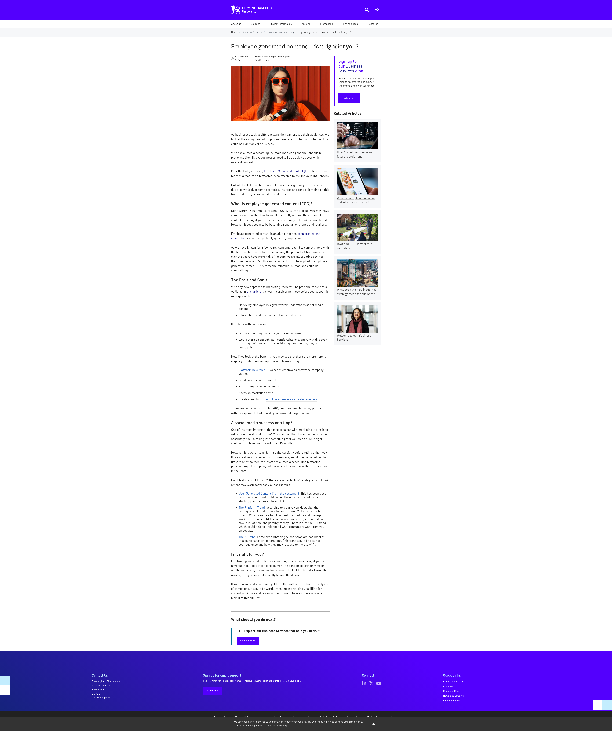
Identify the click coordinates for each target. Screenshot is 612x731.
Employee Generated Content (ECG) (287, 171)
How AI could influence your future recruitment (356, 154)
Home (234, 32)
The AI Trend (247, 537)
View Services (248, 640)
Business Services (252, 32)
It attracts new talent (252, 370)
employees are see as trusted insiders (291, 399)
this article (254, 291)
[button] (236, 24)
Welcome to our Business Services (354, 338)
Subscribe (349, 98)
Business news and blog (280, 32)
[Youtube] (378, 683)
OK (373, 724)
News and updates (453, 696)
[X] (371, 683)
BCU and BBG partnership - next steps (355, 246)
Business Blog (451, 691)
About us (448, 686)
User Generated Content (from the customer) (269, 493)
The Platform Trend (252, 507)
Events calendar (452, 700)
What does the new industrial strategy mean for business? (356, 292)
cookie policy (253, 725)
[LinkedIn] (364, 683)
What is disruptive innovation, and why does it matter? (356, 200)
